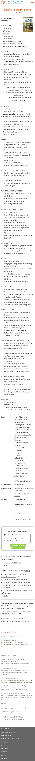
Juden (29, 493)
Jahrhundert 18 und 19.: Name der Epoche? (17, 585)
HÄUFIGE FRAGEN (7, 728)
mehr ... (5, 565)
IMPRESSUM (5, 742)
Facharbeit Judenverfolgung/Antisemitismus (17, 590)
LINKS (3, 745)
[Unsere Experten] (11, 712)
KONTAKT (4, 752)
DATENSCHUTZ (6, 735)
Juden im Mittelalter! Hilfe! (12, 582)
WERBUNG (4, 758)
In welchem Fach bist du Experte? (14, 719)
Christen (17, 496)
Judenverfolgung (20, 493)
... (4, 650)
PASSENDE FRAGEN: (9, 655)
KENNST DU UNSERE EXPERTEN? (14, 708)
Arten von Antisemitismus (11, 579)
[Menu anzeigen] (30, 2)
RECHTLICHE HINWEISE (8, 732)
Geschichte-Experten (14, 531)
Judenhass (18, 491)
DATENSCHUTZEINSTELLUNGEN (11, 738)
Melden (27, 519)
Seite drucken (19, 519)
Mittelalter (17, 488)
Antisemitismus (27, 488)
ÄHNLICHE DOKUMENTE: (10, 636)
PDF (28, 504)
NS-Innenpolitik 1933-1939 (12, 563)
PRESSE (4, 755)
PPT (18, 632)
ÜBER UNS (4, 748)
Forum (27, 571)
